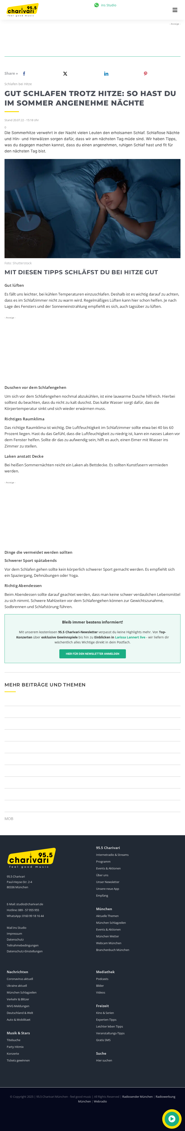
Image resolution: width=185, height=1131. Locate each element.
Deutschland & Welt (20, 1013)
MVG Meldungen (18, 1006)
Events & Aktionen (108, 868)
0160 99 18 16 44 (33, 916)
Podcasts (102, 979)
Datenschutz (15, 939)
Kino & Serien (105, 1013)
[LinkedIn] (105, 73)
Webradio (100, 1101)
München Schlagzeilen (111, 923)
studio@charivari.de (29, 904)
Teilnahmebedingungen (23, 945)
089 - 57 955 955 (28, 910)
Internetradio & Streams (112, 855)
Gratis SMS (103, 1040)
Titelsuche (13, 1040)
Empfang (102, 895)
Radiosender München (137, 1097)
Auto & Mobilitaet (18, 1020)
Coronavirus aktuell (20, 979)
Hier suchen (104, 1060)
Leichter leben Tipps (109, 1026)
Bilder (100, 986)
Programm (103, 861)
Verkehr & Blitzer (18, 999)
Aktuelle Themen (107, 916)
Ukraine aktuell (17, 986)
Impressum (14, 933)
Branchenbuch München (112, 950)
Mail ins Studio (16, 928)
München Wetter (107, 936)
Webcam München (108, 943)
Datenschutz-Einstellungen (25, 951)
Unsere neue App (107, 889)
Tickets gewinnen (18, 1060)
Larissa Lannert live (130, 637)
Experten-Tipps (106, 1020)
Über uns (102, 875)
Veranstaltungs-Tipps (110, 1033)
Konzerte (13, 1054)
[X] (64, 73)
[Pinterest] (145, 73)
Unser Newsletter (107, 882)
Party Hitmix (15, 1047)
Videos (100, 992)
